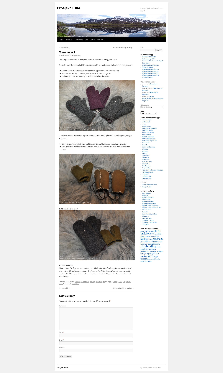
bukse (160, 233)
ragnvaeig (145, 151)
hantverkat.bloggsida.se (148, 138)
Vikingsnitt (145, 174)
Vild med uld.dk (146, 176)
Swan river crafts (147, 161)
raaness (77, 55)
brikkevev (147, 233)
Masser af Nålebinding (148, 147)
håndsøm (158, 239)
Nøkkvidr (145, 149)
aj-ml (143, 124)
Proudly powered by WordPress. (152, 367)
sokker (144, 256)
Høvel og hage (146, 199)
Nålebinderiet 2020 (147, 78)
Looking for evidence (148, 201)
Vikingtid (102, 282)
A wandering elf (146, 120)
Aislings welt (146, 122)
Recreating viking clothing (149, 214)
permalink (75, 284)
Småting (92, 282)
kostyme (155, 241)
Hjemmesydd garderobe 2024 (150, 65)
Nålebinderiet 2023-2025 (149, 57)
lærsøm (156, 243)
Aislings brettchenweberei (149, 185)
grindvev (153, 236)
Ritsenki (144, 153)
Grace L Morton (146, 98)
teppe (156, 256)
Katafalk (144, 145)
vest (145, 261)
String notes (145, 159)
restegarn (160, 251)
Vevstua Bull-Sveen (147, 172)
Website (61, 347)
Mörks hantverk (146, 210)
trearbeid (153, 259)
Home (61, 39)
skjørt (157, 254)
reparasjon (153, 251)
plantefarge (152, 249)
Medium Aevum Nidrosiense (150, 205)
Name (61, 332)
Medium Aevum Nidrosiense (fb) (151, 208)
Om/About (100, 39)
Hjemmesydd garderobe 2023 (150, 69)
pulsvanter (145, 251)
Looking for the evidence (149, 203)
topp (148, 259)
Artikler (92, 39)
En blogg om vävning (148, 136)
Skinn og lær (85, 282)
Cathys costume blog (148, 132)
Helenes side (145, 143)
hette (150, 239)
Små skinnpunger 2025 (148, 59)
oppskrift (144, 249)
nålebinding (148, 246)
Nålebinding (79, 39)
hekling (144, 238)
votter (61, 284)
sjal (145, 254)
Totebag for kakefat (147, 67)
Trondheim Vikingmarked (149, 222)
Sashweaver (145, 155)
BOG (120, 282)
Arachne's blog (146, 126)
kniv (151, 242)
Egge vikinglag (146, 193)
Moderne (77, 282)
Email (61, 340)
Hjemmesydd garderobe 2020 (150, 75)
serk (142, 253)
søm (124, 282)
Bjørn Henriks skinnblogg (149, 128)
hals (157, 236)
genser (148, 236)
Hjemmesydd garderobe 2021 (150, 73)
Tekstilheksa (145, 164)
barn (147, 230)
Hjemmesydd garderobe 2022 (150, 71)
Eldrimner (145, 195)
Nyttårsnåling (64, 48)
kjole (147, 241)
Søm (86, 39)
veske (142, 261)
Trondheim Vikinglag (148, 220)
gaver (143, 236)
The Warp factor (146, 166)
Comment (62, 306)
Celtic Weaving (146, 134)
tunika (158, 259)
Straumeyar (145, 216)
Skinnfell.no (145, 157)
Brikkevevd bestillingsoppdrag (123, 48)
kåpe (161, 242)
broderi (155, 234)
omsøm (158, 247)
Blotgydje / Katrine (147, 130)
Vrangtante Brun (146, 178)
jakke (142, 241)
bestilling (115, 282)
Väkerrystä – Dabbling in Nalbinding (152, 170)
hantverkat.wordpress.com (149, 141)
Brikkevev (69, 39)
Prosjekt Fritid (68, 7)
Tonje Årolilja (146, 168)
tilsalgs (128, 282)
